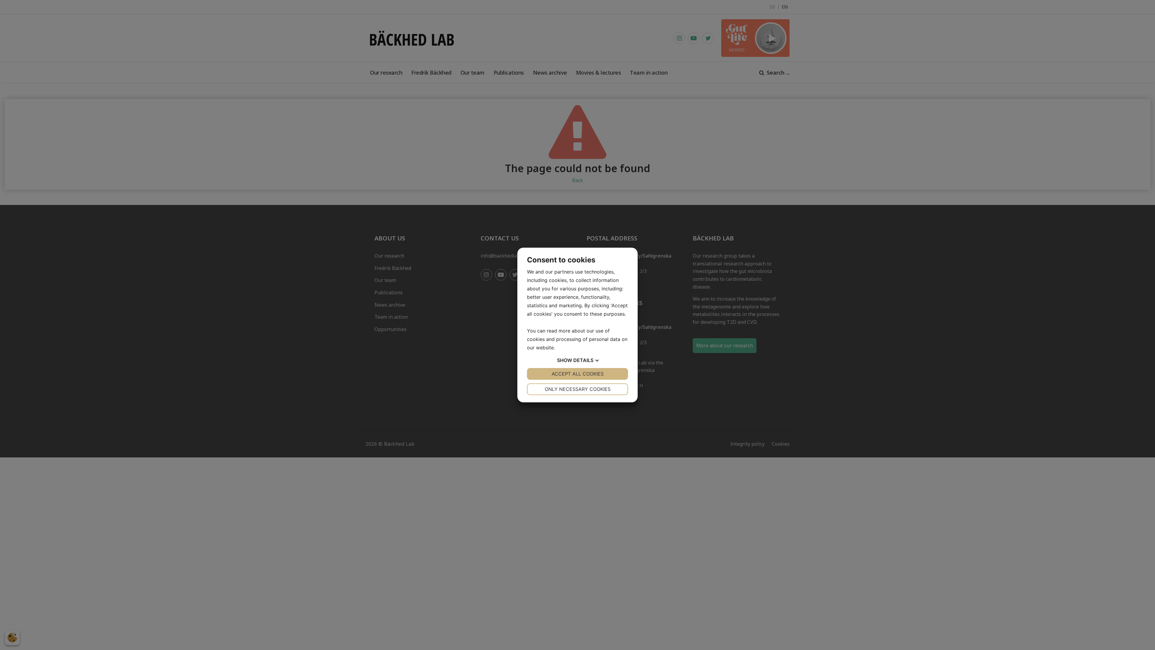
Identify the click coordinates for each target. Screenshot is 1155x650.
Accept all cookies (578, 374)
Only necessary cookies (578, 389)
